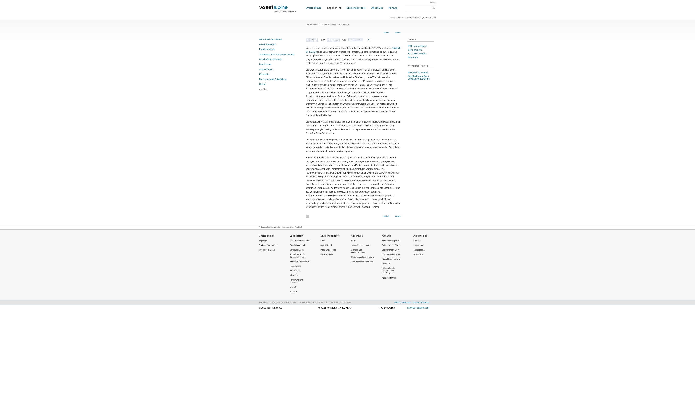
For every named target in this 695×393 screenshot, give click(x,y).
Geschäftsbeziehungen (270, 59)
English (433, 2)
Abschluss (377, 7)
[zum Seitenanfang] (307, 215)
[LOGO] (279, 14)
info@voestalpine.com (418, 308)
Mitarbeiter (264, 74)
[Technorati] (308, 40)
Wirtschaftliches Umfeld (270, 39)
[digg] (312, 40)
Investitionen (265, 64)
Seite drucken (415, 50)
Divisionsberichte (356, 7)
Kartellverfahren (267, 49)
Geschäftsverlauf (267, 44)
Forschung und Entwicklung (273, 79)
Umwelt (263, 84)
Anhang (393, 7)
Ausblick (263, 89)
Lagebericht (334, 7)
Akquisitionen (266, 69)
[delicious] (316, 40)
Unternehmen (314, 7)
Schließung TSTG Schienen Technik (277, 54)
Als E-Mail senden (417, 53)
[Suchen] (434, 8)
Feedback (413, 57)
